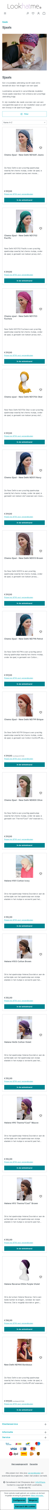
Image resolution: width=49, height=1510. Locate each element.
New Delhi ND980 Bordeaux (18, 1364)
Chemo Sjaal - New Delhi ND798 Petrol (23, 639)
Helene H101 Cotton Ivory (17, 881)
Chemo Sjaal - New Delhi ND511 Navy (22, 477)
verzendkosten (34, 1473)
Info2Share (40, 1482)
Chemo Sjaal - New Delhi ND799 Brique (23, 719)
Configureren (19, 1500)
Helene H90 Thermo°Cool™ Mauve (21, 1123)
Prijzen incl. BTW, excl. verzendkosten (18, 194)
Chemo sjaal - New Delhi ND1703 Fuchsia (20, 317)
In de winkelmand (24, 200)
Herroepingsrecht (20, 1464)
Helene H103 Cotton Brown (17, 961)
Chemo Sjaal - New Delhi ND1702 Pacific (20, 236)
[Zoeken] (27, 13)
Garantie (34, 1464)
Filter (26, 114)
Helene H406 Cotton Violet (17, 1042)
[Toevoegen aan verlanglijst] (40, 148)
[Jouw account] (38, 13)
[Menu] (5, 13)
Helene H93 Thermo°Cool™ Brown (21, 1203)
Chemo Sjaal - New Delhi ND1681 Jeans (24, 155)
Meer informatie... (37, 1495)
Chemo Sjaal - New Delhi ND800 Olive (23, 800)
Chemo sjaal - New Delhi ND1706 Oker (23, 397)
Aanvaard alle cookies (25, 1506)
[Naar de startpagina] (24, 6)
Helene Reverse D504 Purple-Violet (22, 1284)
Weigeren (33, 1500)
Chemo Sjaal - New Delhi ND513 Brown (23, 558)
